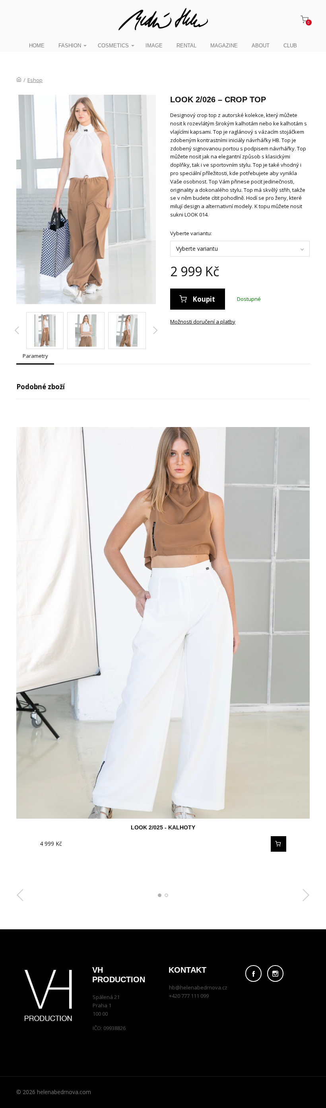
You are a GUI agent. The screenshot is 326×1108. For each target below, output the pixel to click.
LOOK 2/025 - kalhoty (163, 827)
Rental (186, 46)
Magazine (224, 46)
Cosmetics (113, 46)
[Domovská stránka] (18, 80)
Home (37, 46)
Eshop (35, 80)
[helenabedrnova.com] (163, 19)
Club (290, 46)
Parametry (35, 355)
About (261, 46)
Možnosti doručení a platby (202, 321)
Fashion (69, 46)
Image (154, 46)
